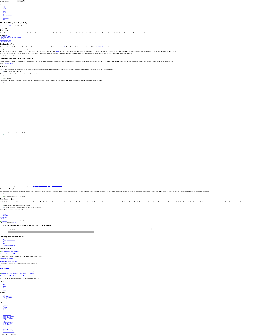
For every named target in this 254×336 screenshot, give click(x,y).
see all (14, 222)
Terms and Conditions (7, 297)
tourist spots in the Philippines (100, 46)
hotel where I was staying (60, 46)
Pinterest (9, 245)
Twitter (8, 242)
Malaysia (4, 306)
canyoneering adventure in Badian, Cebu (41, 186)
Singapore (5, 307)
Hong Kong (5, 305)
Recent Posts (5, 215)
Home (4, 14)
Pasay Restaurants (6, 319)
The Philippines (10, 25)
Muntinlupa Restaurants (8, 318)
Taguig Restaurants (7, 324)
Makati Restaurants (7, 315)
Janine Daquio (3, 218)
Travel (4, 7)
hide (6, 35)
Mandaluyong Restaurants (8, 316)
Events (4, 11)
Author (4, 214)
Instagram (9, 240)
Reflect (4, 8)
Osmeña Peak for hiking (57, 186)
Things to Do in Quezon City (9, 332)
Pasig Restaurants (6, 321)
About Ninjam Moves (7, 15)
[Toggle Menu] (0, 4)
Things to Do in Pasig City (8, 330)
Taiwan (4, 308)
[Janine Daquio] (3, 217)
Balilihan (57, 51)
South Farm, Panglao (9, 63)
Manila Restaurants (7, 317)
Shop (4, 6)
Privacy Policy (6, 18)
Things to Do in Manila (7, 329)
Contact (4, 19)
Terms (4, 16)
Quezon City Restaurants (8, 322)
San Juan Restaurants (7, 323)
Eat (3, 9)
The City (4, 12)
